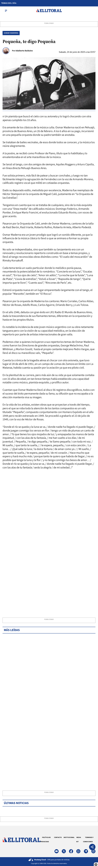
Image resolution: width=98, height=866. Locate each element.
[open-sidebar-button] (6, 10)
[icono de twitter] (64, 851)
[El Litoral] (49, 10)
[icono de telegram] (86, 851)
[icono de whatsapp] (78, 851)
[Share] (92, 847)
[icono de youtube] (56, 851)
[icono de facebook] (71, 851)
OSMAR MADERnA (11, 33)
